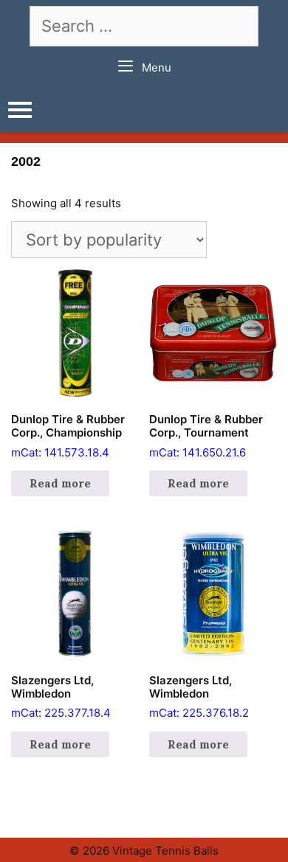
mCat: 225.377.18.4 (61, 696)
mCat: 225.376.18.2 (199, 696)
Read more (60, 483)
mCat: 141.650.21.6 (206, 435)
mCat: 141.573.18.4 (68, 435)
